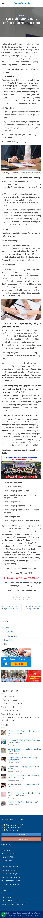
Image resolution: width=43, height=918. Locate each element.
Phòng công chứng (18, 915)
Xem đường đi (22, 834)
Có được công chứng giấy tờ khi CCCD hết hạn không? (23, 768)
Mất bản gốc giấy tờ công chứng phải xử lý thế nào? (24, 785)
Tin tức (21, 16)
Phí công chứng (22, 839)
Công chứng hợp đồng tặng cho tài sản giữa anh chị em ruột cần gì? (24, 776)
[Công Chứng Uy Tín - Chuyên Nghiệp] (21, 3)
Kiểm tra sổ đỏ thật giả (9, 874)
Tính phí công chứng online (11, 881)
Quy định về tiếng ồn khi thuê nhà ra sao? (23, 802)
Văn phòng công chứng (10, 867)
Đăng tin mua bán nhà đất (10, 884)
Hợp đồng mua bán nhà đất (11, 877)
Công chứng (6, 628)
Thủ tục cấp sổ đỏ (8, 632)
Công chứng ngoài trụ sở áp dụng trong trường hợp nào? (22, 759)
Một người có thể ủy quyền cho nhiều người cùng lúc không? (24, 741)
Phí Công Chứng (7, 640)
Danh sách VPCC (7, 857)
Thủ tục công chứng (9, 636)
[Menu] (3, 3)
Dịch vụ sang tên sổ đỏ (9, 870)
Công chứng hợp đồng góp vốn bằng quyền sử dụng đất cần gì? (23, 732)
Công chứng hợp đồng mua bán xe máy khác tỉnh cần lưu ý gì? (24, 750)
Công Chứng (7, 915)
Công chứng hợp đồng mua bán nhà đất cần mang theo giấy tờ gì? (24, 794)
